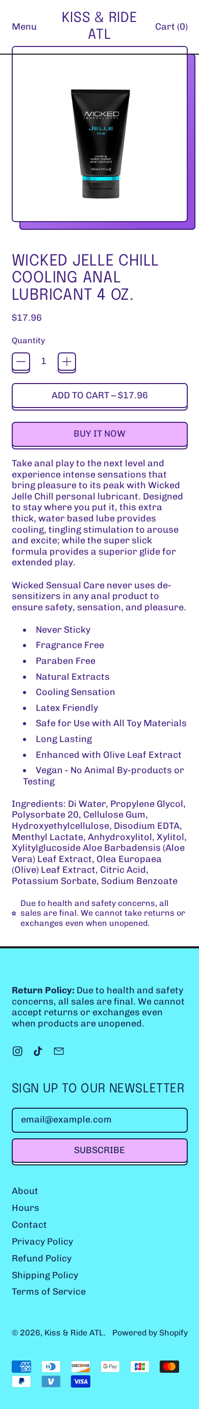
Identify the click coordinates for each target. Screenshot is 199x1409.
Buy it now (99, 433)
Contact (29, 1224)
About (25, 1191)
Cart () (171, 29)
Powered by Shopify (150, 1333)
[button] (100, 138)
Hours (25, 1207)
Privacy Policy (42, 1241)
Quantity (28, 340)
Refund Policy (41, 1258)
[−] (21, 361)
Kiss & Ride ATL (99, 26)
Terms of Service (49, 1291)
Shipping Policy (45, 1275)
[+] (67, 361)
